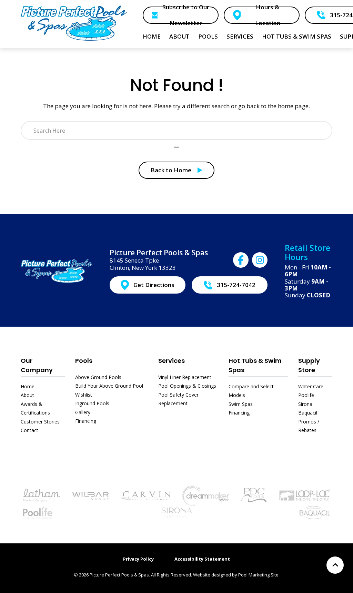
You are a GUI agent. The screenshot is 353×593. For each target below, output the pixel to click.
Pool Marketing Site (258, 575)
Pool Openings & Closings (187, 385)
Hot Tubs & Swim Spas (255, 365)
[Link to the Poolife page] (38, 512)
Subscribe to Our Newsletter (185, 15)
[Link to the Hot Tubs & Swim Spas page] (205, 495)
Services (171, 360)
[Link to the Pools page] (41, 495)
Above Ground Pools (98, 377)
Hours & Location (267, 15)
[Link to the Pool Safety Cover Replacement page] (304, 495)
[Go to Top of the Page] (335, 565)
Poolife (306, 395)
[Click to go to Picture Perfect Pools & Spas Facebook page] (241, 260)
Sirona (305, 404)
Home (27, 386)
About (27, 395)
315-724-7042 (236, 285)
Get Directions (153, 285)
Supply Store (309, 365)
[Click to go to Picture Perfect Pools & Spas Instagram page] (260, 260)
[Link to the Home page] (74, 23)
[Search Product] (176, 147)
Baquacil (307, 412)
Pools (83, 360)
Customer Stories (40, 421)
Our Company (37, 365)
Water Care (310, 386)
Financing (85, 421)
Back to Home (171, 170)
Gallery (82, 412)
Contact (29, 430)
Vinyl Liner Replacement (184, 377)
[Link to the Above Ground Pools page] (90, 495)
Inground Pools (92, 403)
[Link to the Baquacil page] (315, 512)
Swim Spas (241, 404)
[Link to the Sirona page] (176, 512)
